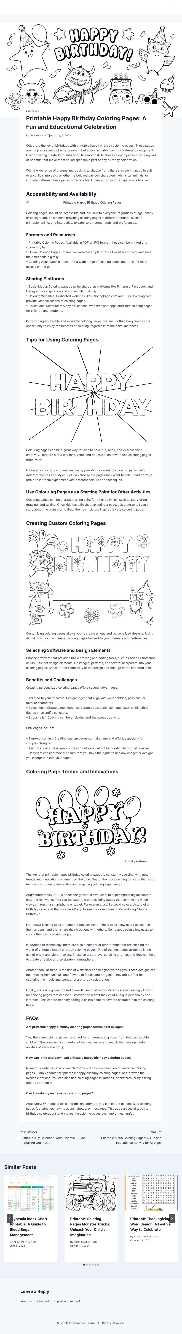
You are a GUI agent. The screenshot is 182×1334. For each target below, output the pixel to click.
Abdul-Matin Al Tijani (41, 135)
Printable (32, 111)
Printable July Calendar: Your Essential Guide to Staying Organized (52, 1137)
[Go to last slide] (10, 1218)
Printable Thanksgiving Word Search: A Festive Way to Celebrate (150, 1224)
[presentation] (30, 1193)
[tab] (84, 1265)
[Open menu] (174, 7)
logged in (45, 1301)
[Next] (172, 1218)
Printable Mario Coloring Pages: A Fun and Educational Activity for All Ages (131, 1137)
